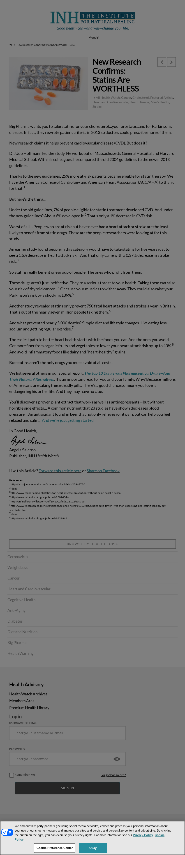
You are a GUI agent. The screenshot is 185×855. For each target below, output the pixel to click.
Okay (93, 848)
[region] (92, 838)
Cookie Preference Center (55, 848)
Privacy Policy (143, 835)
